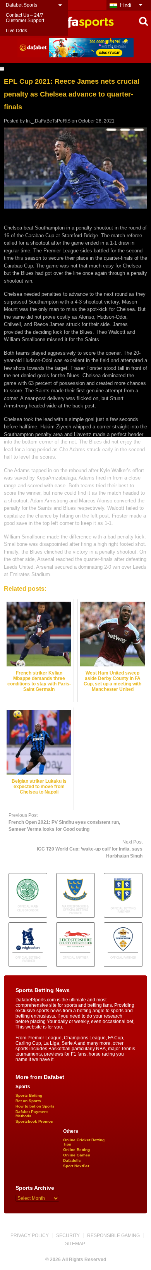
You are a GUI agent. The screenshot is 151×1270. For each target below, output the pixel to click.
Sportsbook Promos (34, 1121)
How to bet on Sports (35, 1106)
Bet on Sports (28, 1101)
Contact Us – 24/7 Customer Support (25, 17)
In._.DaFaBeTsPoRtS (48, 121)
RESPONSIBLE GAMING (113, 1235)
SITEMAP (75, 1243)
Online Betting (76, 1149)
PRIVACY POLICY (29, 1235)
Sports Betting (28, 1095)
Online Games (76, 1155)
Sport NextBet (76, 1166)
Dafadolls (72, 1160)
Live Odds (16, 30)
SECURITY (68, 1235)
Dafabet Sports (21, 5)
